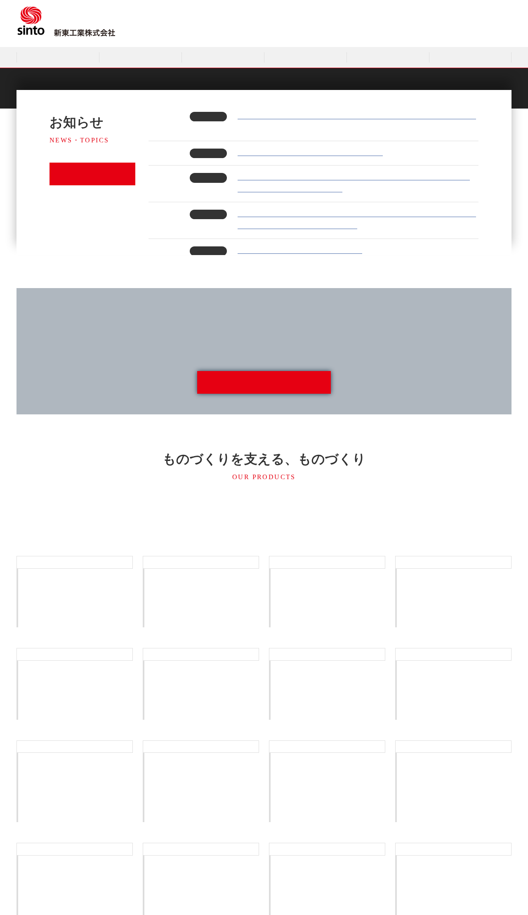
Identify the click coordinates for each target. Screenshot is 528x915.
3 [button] (288, 82)
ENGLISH (502, 32)
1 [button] (239, 82)
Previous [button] (99, 75)
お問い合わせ (465, 32)
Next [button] (429, 75)
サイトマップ (423, 32)
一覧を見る (89, 173)
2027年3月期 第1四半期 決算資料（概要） (300, 251)
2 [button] (264, 82)
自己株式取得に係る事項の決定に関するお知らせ (310, 153)
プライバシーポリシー (371, 32)
